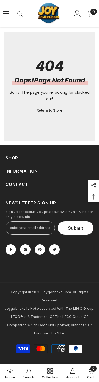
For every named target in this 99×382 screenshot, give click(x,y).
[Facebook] (11, 249)
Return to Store (49, 110)
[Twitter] (54, 249)
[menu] (6, 13)
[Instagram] (25, 249)
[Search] (20, 14)
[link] (28, 373)
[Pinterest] (40, 249)
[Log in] (77, 13)
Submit (75, 228)
